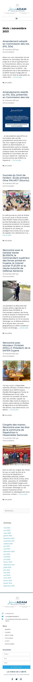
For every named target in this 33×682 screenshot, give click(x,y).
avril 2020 (7, 559)
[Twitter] (16, 679)
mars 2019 (7, 578)
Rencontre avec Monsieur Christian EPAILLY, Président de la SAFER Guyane (16, 346)
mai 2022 (7, 528)
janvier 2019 (8, 583)
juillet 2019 (7, 567)
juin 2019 (7, 570)
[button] (16, 18)
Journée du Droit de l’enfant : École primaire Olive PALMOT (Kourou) (16, 178)
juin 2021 (7, 546)
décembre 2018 (9, 586)
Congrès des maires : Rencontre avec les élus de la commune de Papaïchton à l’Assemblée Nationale (16, 429)
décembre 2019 (9, 565)
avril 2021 (7, 549)
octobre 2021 (8, 543)
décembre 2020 (9, 551)
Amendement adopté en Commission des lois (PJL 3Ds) (16, 44)
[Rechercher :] (16, 511)
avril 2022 (7, 530)
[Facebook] (12, 679)
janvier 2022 (8, 536)
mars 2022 (7, 533)
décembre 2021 (9, 538)
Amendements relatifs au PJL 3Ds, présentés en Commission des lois (16, 95)
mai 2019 (7, 572)
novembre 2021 (9, 541)
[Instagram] (21, 679)
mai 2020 (7, 557)
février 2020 (8, 562)
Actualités (8, 82)
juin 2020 (7, 554)
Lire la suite (17, 77)
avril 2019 (7, 575)
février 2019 (8, 580)
